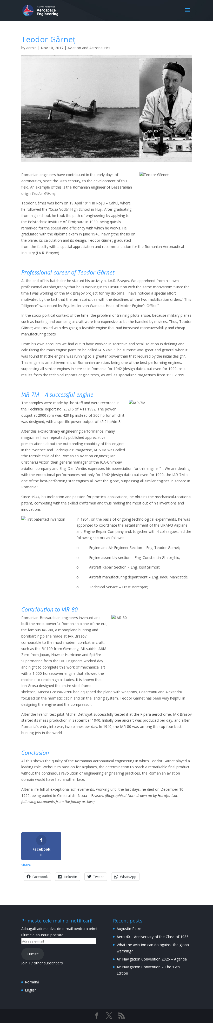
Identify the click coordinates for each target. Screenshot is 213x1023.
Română (32, 982)
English (31, 990)
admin (31, 47)
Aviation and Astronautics (89, 47)
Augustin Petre (129, 928)
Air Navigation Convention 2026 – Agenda (152, 959)
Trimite (33, 953)
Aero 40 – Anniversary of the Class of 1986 (153, 936)
